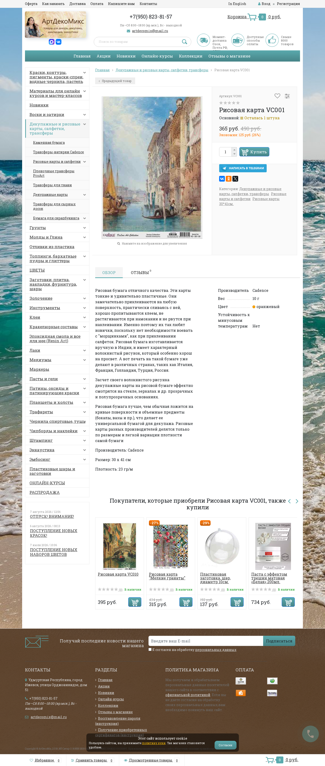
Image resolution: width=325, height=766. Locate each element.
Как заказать (53, 3)
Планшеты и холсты (51, 402)
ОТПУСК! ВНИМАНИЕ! (52, 516)
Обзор (109, 272)
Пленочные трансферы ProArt (53, 173)
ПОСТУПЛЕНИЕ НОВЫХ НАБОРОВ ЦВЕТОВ (53, 552)
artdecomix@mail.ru (150, 31)
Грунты (38, 227)
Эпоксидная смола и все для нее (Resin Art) (55, 338)
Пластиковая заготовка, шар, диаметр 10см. (215, 578)
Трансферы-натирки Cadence (58, 152)
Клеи (35, 317)
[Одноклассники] (228, 179)
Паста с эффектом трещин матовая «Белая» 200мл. (269, 578)
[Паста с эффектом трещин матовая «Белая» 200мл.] (273, 546)
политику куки (154, 743)
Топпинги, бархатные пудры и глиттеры (53, 258)
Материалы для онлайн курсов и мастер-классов (56, 93)
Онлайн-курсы (157, 56)
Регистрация (288, 3)
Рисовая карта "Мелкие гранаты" (167, 576)
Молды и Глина (46, 237)
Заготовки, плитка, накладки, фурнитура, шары (53, 284)
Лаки (35, 350)
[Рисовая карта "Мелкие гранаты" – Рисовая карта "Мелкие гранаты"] (170, 546)
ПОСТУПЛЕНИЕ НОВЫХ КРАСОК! (53, 533)
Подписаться (279, 640)
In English (237, 3)
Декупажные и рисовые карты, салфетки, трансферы (55, 128)
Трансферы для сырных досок (54, 206)
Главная (82, 56)
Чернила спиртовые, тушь (57, 421)
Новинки (126, 56)
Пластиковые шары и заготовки (52, 471)
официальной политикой (187, 695)
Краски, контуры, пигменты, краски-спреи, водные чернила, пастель (56, 77)
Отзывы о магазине (229, 56)
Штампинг (41, 440)
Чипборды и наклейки (54, 431)
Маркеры (39, 369)
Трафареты (41, 411)
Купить (258, 151)
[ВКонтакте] (222, 179)
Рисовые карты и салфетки (57, 161)
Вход (266, 3)
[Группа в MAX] (51, 41)
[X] (235, 179)
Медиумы (40, 359)
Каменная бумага (49, 142)
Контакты (148, 3)
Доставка (77, 3)
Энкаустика (42, 450)
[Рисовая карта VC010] (120, 546)
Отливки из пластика (52, 246)
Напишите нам (121, 3)
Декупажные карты (50, 194)
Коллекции (190, 56)
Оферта (31, 3)
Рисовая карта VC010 (118, 574)
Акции (104, 56)
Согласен (225, 745)
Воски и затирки (47, 114)
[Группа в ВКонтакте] (58, 41)
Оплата (96, 3)
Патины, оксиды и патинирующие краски (54, 390)
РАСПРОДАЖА (45, 492)
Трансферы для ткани (52, 185)
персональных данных (215, 649)
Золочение (41, 298)
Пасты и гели (44, 378)
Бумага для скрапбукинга (56, 218)
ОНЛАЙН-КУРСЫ (47, 483)
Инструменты (45, 307)
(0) (120, 590)
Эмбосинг (40, 459)
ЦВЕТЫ (37, 270)
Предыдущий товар (116, 81)
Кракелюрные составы (54, 326)
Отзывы (141, 272)
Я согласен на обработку (194, 649)
